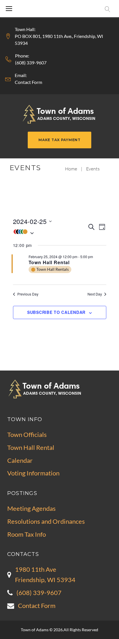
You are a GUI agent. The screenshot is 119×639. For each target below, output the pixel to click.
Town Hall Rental (49, 262)
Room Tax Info (26, 534)
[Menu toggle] (9, 8)
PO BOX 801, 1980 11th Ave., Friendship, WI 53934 (59, 39)
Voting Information (33, 473)
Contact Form (28, 82)
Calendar (20, 460)
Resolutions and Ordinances (46, 521)
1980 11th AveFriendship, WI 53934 (45, 574)
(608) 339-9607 (31, 62)
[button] (50, 231)
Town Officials (27, 434)
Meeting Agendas (31, 508)
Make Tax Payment (59, 140)
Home (71, 169)
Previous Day (27, 294)
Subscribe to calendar (56, 312)
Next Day (95, 294)
